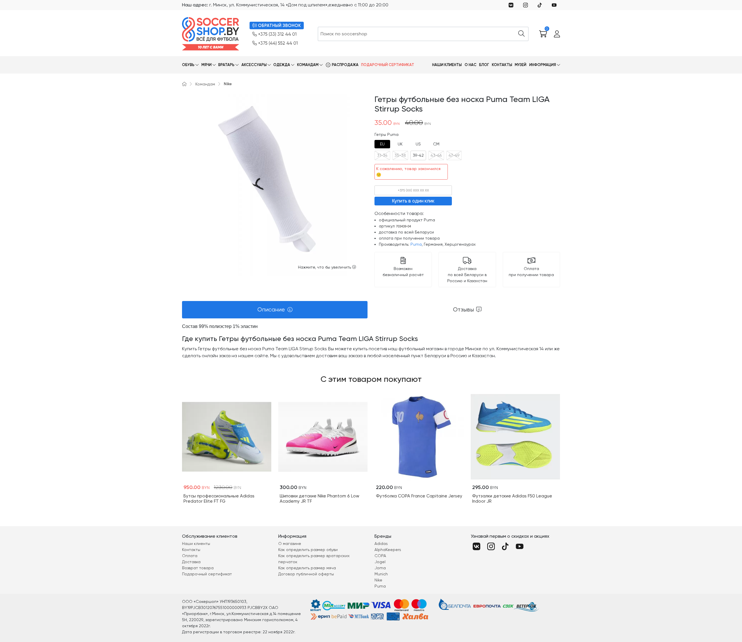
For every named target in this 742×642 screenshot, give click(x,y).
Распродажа (345, 65)
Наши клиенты (447, 65)
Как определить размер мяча (307, 568)
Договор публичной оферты (306, 574)
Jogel (379, 561)
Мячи (206, 65)
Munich (381, 574)
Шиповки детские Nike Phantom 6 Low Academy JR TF (319, 498)
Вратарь (226, 65)
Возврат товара (198, 568)
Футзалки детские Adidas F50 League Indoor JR (512, 498)
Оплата (189, 555)
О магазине (289, 543)
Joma (380, 568)
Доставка (191, 561)
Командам (308, 65)
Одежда (281, 65)
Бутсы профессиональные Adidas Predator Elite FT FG (218, 498)
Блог (484, 65)
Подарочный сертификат (387, 65)
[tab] (382, 144)
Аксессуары (254, 65)
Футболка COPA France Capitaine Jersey (419, 496)
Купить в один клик (413, 201)
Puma (416, 244)
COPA (380, 555)
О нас (471, 65)
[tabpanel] (371, 341)
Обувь (188, 65)
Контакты (502, 65)
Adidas (381, 543)
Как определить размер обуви (308, 549)
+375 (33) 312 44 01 (277, 34)
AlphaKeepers (387, 549)
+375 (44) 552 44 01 (278, 43)
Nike (228, 83)
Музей (520, 65)
